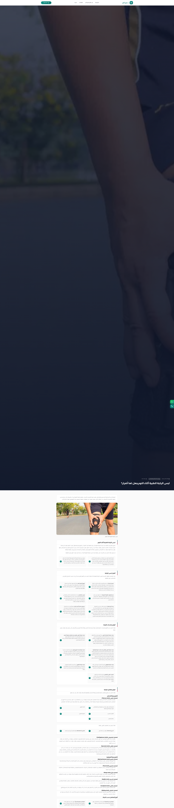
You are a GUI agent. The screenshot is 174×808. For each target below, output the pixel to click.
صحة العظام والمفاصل (153, 478)
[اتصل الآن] (172, 406)
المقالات (81, 2)
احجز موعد (45, 2)
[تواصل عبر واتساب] (172, 402)
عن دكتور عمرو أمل (89, 2)
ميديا (76, 2)
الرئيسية (97, 2)
